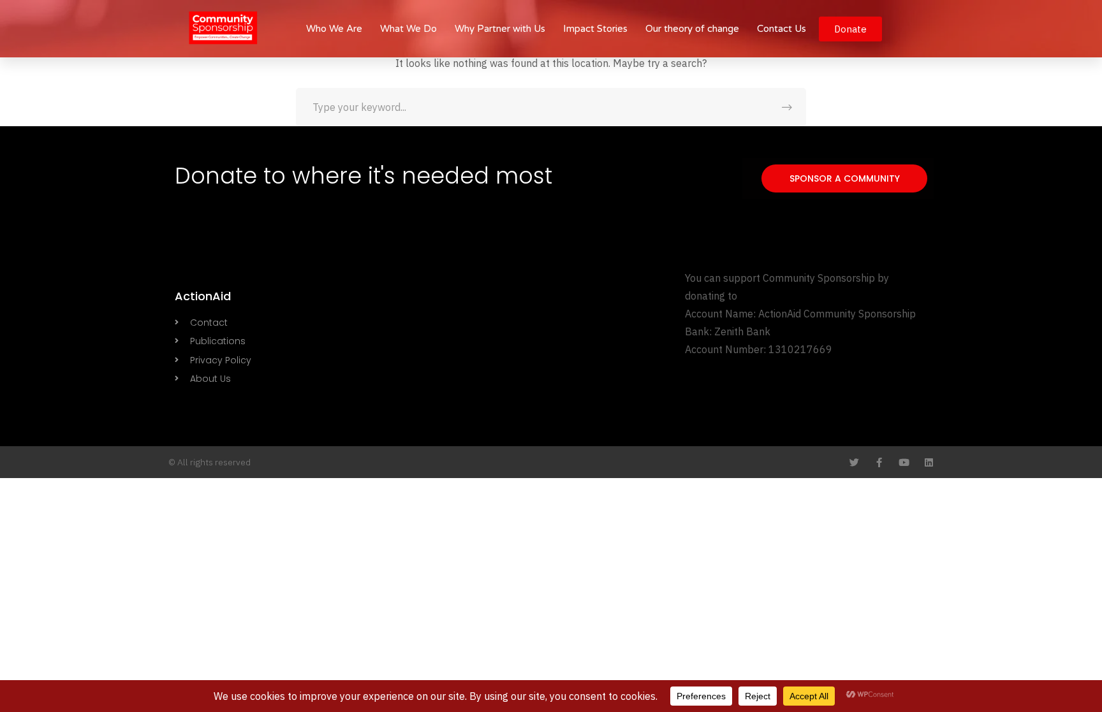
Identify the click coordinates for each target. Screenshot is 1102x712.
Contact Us (781, 28)
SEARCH (787, 107)
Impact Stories (595, 28)
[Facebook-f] (879, 462)
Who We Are (334, 28)
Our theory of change (692, 28)
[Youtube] (904, 462)
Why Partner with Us (500, 28)
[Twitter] (854, 462)
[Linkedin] (929, 462)
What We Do (408, 28)
